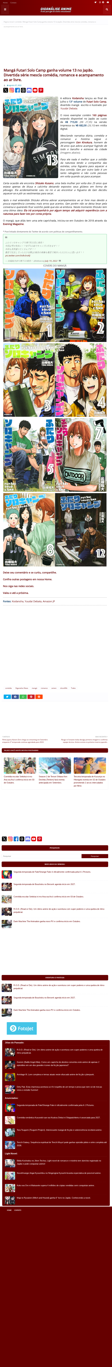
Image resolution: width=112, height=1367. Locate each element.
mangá (34, 688)
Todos (73, 688)
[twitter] (95, 2)
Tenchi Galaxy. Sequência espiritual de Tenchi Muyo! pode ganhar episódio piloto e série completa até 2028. (62, 1144)
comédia (18, 22)
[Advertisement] (55, 47)
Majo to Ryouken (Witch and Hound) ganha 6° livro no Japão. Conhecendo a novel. (54, 1198)
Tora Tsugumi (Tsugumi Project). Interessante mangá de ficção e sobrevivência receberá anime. (59, 1130)
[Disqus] (55, 648)
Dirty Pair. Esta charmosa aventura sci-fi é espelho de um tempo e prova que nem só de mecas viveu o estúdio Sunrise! (59, 1088)
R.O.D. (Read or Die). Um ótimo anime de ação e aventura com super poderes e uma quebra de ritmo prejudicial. (59, 910)
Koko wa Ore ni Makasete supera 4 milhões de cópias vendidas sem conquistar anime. (56, 1185)
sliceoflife (63, 688)
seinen (53, 688)
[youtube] (107, 2)
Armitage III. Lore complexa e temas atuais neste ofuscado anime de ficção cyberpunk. (55, 1074)
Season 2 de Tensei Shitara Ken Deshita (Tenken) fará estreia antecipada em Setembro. (53, 779)
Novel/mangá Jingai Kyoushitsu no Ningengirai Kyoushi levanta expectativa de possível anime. (59, 1173)
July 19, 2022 (51, 260)
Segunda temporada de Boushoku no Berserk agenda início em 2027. (44, 884)
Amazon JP (49, 601)
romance (44, 688)
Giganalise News (21, 688)
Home (5, 3)
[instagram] (99, 2)
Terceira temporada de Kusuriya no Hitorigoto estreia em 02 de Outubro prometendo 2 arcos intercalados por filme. (89, 781)
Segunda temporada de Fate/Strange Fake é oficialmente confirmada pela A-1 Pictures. (52, 872)
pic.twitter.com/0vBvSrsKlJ (17, 255)
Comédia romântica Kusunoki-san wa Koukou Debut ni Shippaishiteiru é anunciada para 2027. (58, 1117)
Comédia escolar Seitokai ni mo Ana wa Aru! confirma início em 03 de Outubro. (19, 779)
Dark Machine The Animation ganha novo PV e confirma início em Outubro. (47, 921)
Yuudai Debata (68, 108)
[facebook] (103, 2)
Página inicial (9, 22)
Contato (13, 3)
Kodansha (17, 601)
